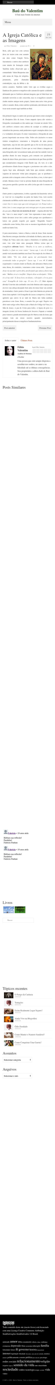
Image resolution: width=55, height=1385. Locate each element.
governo (24, 1349)
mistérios (47, 1354)
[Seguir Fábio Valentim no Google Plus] (41, 351)
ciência (34, 1342)
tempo (37, 1370)
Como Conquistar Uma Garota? (28, 1042)
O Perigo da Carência (24, 994)
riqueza (11, 1366)
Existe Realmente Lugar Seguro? (28, 1010)
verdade (42, 1370)
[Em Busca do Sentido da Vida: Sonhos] (27, 653)
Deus (23, 1346)
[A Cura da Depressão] (27, 593)
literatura (28, 1354)
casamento (27, 1341)
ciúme (38, 1342)
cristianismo (6, 1346)
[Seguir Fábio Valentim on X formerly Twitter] (38, 351)
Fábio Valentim (11, 46)
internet (7, 1353)
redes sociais (9, 1361)
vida (47, 1369)
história (33, 1349)
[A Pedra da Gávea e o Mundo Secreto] (8, 909)
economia (29, 1346)
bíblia (20, 1342)
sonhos (22, 1369)
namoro (5, 1357)
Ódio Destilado (21, 1026)
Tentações (19, 1002)
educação (36, 1345)
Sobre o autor (10, 340)
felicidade (6, 1349)
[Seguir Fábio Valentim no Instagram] (49, 351)
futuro (13, 1349)
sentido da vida (23, 1365)
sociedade (10, 1369)
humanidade (40, 1350)
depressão (16, 1345)
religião (45, 1361)
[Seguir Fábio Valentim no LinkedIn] (45, 351)
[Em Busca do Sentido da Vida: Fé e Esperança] (27, 531)
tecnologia (29, 1369)
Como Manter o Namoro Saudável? (30, 1034)
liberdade (22, 1353)
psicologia (43, 1357)
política (29, 1357)
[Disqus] (27, 792)
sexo (36, 1365)
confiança (44, 1342)
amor (13, 1341)
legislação (14, 1353)
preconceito (36, 1357)
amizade (6, 1341)
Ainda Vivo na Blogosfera (26, 1018)
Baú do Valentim (27, 10)
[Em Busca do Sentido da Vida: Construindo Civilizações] (27, 712)
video (5, 1373)
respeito (5, 1365)
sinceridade (42, 1365)
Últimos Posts (26, 340)
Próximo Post (45, 328)
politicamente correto (16, 1357)
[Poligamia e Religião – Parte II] (27, 409)
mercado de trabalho (38, 1354)
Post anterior (9, 328)
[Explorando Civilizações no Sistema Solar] (27, 468)
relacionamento (28, 1360)
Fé (29, 46)
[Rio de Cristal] (19, 909)
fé (17, 1349)
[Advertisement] (27, 954)
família (45, 1345)
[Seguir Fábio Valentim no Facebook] (34, 351)
